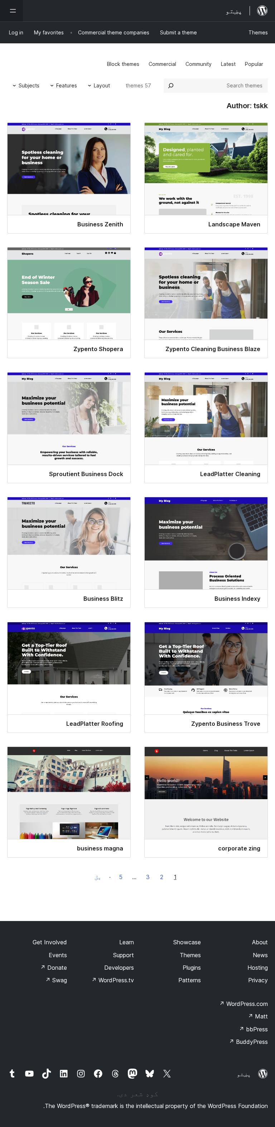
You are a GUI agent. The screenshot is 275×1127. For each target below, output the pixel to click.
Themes (258, 32)
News (260, 955)
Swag (56, 980)
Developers (119, 967)
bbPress (253, 1029)
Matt (258, 1016)
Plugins (192, 967)
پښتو (244, 1074)
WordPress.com (243, 1003)
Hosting (257, 967)
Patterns (189, 980)
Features (66, 85)
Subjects (29, 85)
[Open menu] (11, 10)
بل (98, 877)
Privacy (258, 980)
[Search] (171, 85)
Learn (126, 942)
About (260, 942)
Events (58, 955)
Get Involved (50, 942)
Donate (53, 967)
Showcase (187, 942)
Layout (102, 85)
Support (123, 955)
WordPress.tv (112, 980)
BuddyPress (248, 1041)
